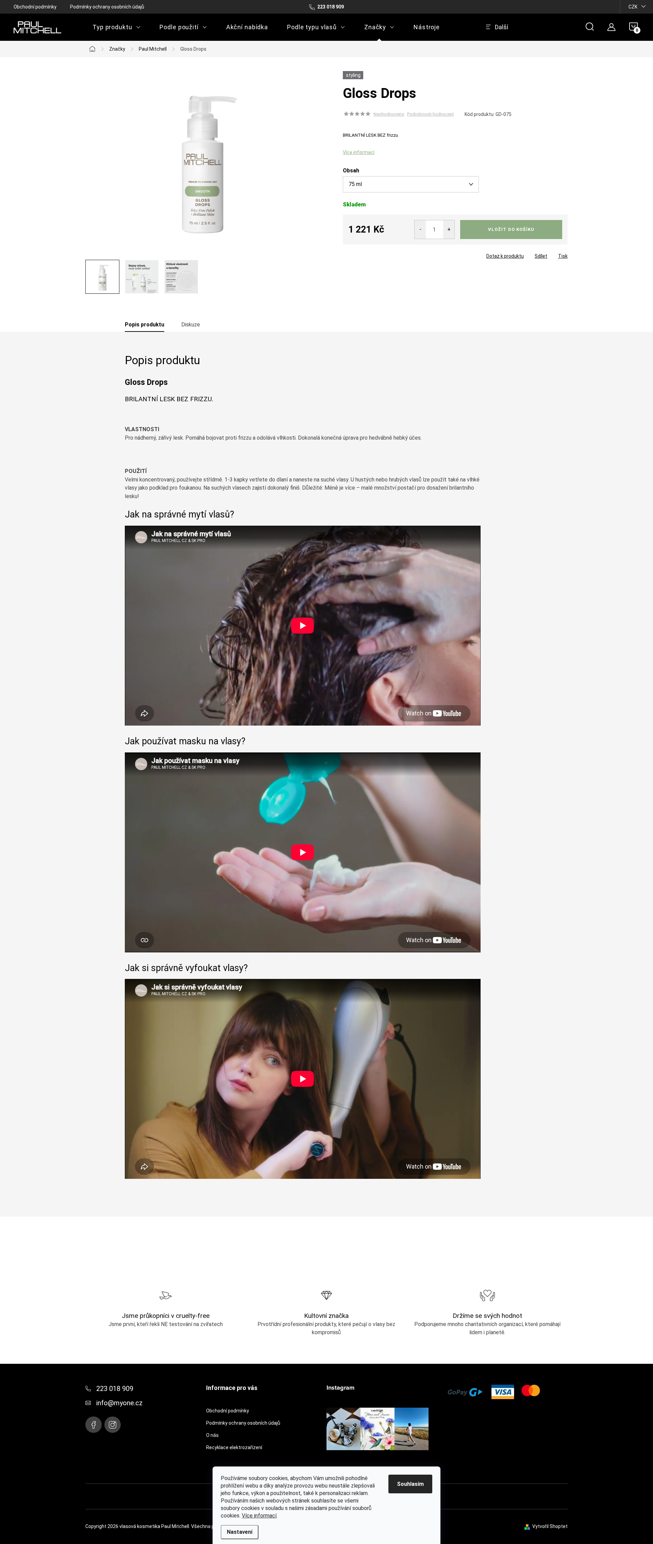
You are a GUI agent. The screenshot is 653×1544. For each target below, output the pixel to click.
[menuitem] (116, 27)
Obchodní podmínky (35, 7)
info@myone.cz (119, 1403)
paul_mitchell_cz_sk (112, 1424)
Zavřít (381, 254)
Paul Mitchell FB (93, 1424)
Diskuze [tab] (190, 324)
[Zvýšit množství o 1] (448, 229)
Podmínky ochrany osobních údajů (107, 7)
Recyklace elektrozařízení (234, 1447)
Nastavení (239, 1532)
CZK (633, 7)
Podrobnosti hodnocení (430, 114)
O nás (212, 1435)
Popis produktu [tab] (144, 324)
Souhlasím (410, 1484)
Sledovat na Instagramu (382, 1460)
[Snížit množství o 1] (420, 229)
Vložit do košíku (511, 229)
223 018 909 (114, 1389)
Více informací (259, 1515)
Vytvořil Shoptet (550, 1526)
